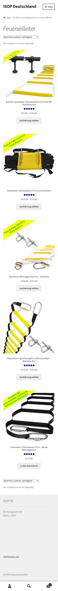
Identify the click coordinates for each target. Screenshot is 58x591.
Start (8, 17)
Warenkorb (45, 584)
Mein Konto (9, 586)
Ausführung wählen (29, 120)
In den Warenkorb (29, 465)
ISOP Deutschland (19, 6)
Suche (29, 586)
